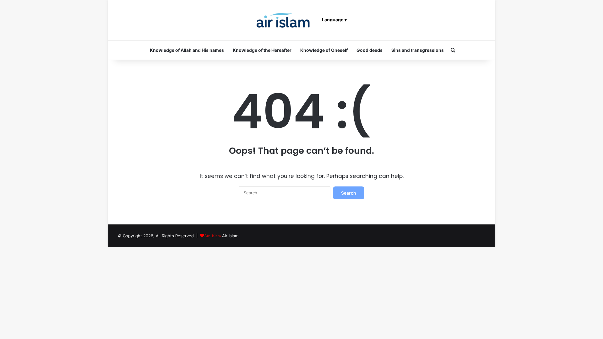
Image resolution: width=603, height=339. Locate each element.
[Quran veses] (283, 20)
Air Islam (230, 235)
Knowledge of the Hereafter (262, 50)
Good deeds (369, 50)
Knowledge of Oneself (324, 50)
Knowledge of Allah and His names (187, 50)
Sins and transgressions (417, 50)
